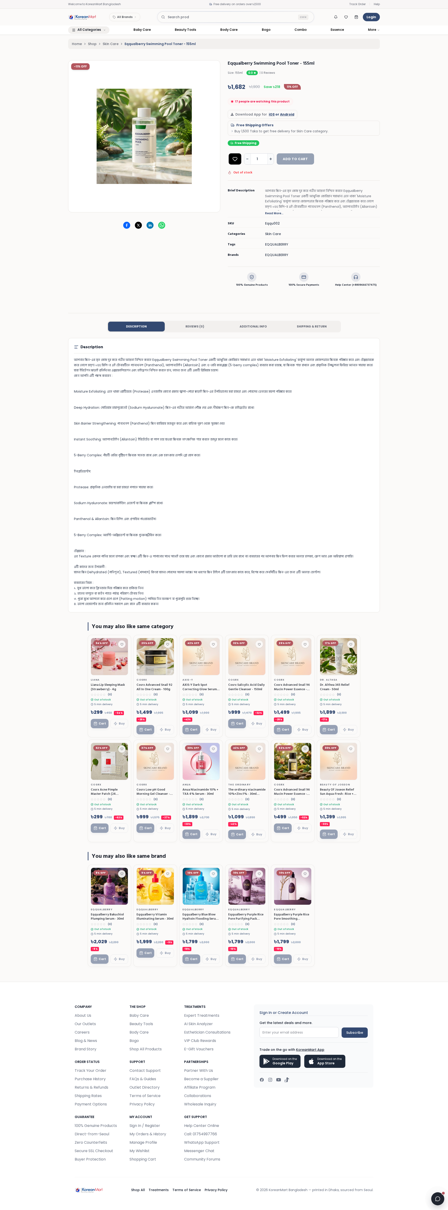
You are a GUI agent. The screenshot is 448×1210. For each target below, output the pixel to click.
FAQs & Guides (143, 1079)
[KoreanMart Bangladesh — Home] (82, 17)
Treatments (159, 1190)
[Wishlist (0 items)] (346, 17)
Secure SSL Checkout (94, 1151)
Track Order (357, 4)
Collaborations (197, 1095)
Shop (92, 44)
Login (371, 17)
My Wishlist (140, 1151)
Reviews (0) (195, 326)
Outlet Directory (145, 1087)
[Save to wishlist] (122, 644)
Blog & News (86, 1040)
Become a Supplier (201, 1079)
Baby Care (139, 1015)
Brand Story (85, 1049)
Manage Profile (143, 1142)
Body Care (139, 1032)
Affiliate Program (199, 1087)
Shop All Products (146, 1049)
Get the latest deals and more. (285, 1022)
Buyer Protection (90, 1159)
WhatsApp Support (202, 1142)
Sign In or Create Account (283, 1012)
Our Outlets (85, 1024)
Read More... (274, 213)
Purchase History (90, 1079)
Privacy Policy (142, 1104)
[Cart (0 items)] (356, 17)
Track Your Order (90, 1070)
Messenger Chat (199, 1151)
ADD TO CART (295, 159)
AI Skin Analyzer (198, 1024)
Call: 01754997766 (200, 1134)
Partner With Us (198, 1070)
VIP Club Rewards (200, 1040)
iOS (272, 114)
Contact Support (145, 1070)
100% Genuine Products (96, 1125)
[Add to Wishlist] (235, 159)
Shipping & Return (312, 326)
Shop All (138, 1190)
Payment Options (91, 1104)
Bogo (134, 1040)
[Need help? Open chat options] (437, 1198)
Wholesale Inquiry (200, 1104)
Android (287, 114)
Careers (82, 1032)
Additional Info (253, 326)
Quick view (114, 670)
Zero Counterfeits (91, 1142)
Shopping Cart (143, 1159)
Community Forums (202, 1159)
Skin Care (111, 44)
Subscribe (354, 1032)
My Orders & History (148, 1134)
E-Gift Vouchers (199, 1049)
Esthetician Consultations (207, 1032)
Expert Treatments (201, 1015)
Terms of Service (145, 1095)
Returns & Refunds (91, 1087)
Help (377, 4)
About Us (83, 1015)
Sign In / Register (145, 1125)
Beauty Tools (141, 1024)
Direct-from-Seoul (92, 1134)
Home (77, 44)
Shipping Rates (88, 1095)
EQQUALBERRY (276, 255)
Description (136, 326)
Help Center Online (201, 1125)
